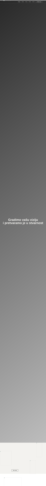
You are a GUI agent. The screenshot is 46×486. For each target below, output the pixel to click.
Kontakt (33, 1)
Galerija (23, 1)
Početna (19, 1)
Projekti (30, 1)
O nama (26, 1)
